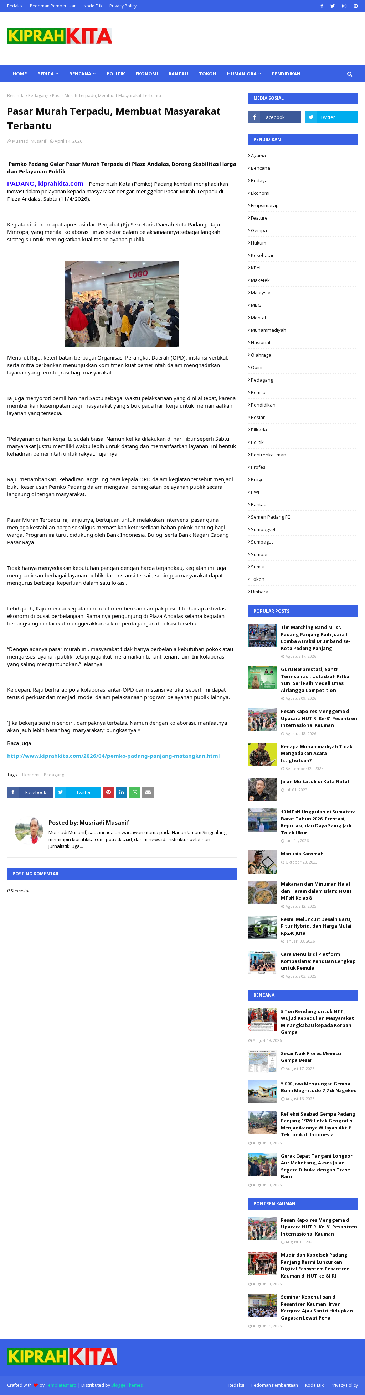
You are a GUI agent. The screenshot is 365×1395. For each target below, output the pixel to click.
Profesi (259, 467)
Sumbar (259, 554)
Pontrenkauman (268, 454)
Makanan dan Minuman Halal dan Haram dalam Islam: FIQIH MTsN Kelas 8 (316, 891)
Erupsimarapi (265, 205)
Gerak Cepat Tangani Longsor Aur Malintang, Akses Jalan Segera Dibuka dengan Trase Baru (317, 1166)
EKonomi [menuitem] (146, 73)
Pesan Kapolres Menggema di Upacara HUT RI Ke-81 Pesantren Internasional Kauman (319, 718)
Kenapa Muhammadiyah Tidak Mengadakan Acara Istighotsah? (317, 753)
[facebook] (322, 6)
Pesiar (258, 417)
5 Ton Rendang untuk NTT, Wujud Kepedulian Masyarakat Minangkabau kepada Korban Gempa (317, 1021)
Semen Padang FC (270, 517)
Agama (258, 155)
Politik (257, 442)
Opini (256, 367)
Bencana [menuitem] (80, 73)
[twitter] (333, 6)
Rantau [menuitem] (178, 73)
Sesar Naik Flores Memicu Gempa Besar (311, 1057)
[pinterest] (355, 6)
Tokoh (257, 579)
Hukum (258, 243)
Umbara (259, 591)
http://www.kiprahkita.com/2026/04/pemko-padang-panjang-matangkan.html (113, 755)
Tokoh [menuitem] (207, 73)
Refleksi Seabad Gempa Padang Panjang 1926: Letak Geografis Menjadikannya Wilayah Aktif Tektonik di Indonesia (318, 1124)
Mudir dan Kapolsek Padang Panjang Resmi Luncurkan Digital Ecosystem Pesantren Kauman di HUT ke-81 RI (315, 1265)
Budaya (259, 180)
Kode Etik (93, 6)
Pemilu (258, 392)
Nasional (260, 342)
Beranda (16, 96)
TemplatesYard (61, 1385)
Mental (258, 317)
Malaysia (261, 292)
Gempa (259, 230)
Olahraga (261, 355)
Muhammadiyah (268, 330)
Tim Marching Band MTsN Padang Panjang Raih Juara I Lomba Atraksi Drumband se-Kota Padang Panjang (315, 637)
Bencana (260, 168)
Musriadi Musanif (29, 141)
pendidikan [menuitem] (286, 73)
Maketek (260, 280)
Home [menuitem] (19, 73)
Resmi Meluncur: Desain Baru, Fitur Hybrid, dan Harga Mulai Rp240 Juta (316, 926)
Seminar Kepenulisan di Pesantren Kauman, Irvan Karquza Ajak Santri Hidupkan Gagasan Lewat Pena (317, 1307)
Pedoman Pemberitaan (53, 6)
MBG (256, 305)
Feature (259, 218)
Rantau (259, 504)
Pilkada (259, 429)
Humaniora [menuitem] (242, 73)
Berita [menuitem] (45, 73)
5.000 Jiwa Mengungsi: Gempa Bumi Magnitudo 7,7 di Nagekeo (319, 1087)
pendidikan (263, 405)
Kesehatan (263, 255)
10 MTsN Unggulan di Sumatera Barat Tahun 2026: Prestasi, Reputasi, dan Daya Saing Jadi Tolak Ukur (318, 822)
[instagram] (344, 6)
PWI (255, 492)
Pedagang (38, 96)
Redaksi (15, 6)
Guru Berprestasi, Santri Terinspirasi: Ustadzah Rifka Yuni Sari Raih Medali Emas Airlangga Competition (315, 679)
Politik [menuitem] (116, 73)
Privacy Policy (123, 6)
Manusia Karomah (302, 853)
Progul (258, 479)
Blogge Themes (127, 1385)
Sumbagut (262, 542)
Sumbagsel (263, 529)
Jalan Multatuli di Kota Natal (315, 781)
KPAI (256, 267)
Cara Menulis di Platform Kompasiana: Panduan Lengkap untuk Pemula (318, 961)
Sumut (258, 566)
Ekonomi (31, 775)
